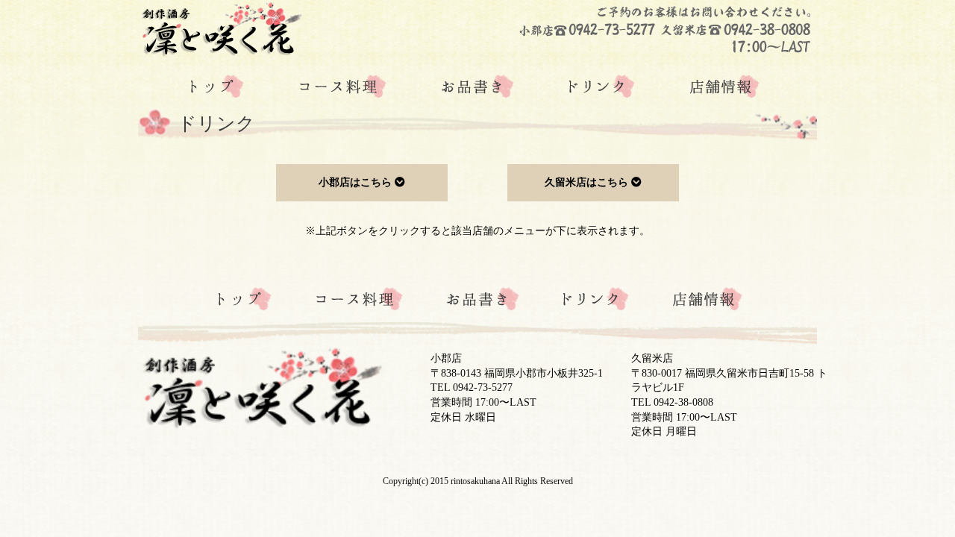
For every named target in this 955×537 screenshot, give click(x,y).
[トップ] (217, 86)
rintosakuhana (475, 481)
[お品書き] (478, 86)
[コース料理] (342, 86)
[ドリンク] (602, 86)
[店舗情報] (725, 86)
